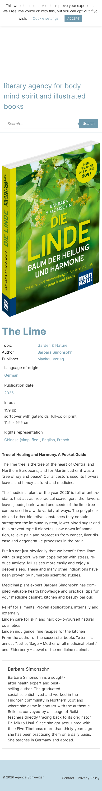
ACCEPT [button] (73, 18)
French (63, 439)
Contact (68, 778)
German (11, 375)
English (48, 439)
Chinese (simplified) (22, 439)
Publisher (10, 358)
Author (8, 352)
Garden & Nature (52, 345)
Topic (7, 345)
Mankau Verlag (50, 358)
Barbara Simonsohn (54, 352)
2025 (9, 392)
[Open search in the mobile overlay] (51, 123)
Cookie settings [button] (46, 18)
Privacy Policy (89, 778)
